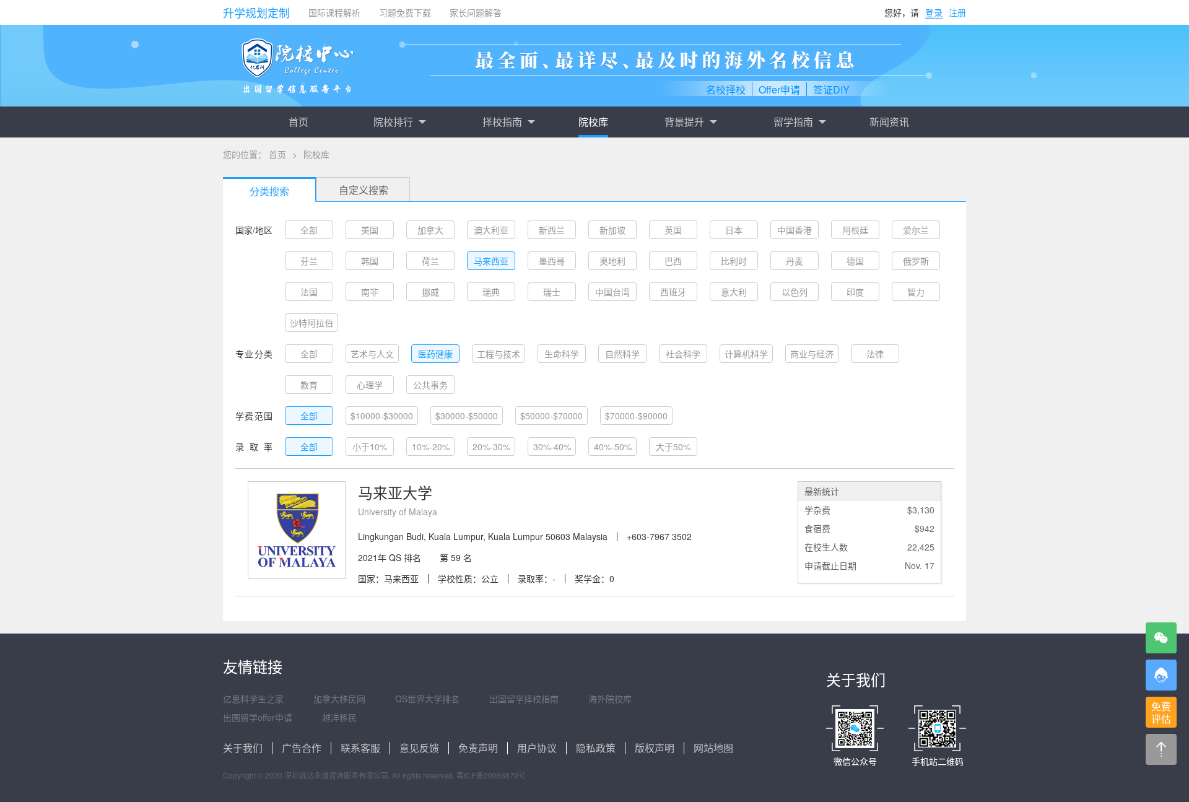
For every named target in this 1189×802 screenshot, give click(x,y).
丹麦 (794, 261)
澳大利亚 (491, 230)
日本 (734, 230)
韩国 (369, 261)
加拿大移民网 (339, 698)
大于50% (673, 446)
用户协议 (537, 747)
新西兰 (552, 230)
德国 (855, 261)
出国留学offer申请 (257, 717)
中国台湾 (612, 291)
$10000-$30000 (382, 415)
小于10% (369, 446)
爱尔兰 (916, 230)
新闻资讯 (889, 122)
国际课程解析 (334, 12)
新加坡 (612, 230)
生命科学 (561, 353)
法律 (875, 353)
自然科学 (622, 353)
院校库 (593, 122)
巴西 (673, 261)
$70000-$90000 (636, 415)
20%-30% (491, 446)
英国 (673, 230)
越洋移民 (339, 717)
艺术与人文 (372, 353)
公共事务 (430, 384)
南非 (369, 291)
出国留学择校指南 (524, 698)
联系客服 (360, 747)
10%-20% (431, 446)
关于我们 (243, 747)
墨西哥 (552, 261)
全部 (309, 230)
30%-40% (552, 446)
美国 (369, 230)
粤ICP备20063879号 (491, 775)
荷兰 (430, 261)
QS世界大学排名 (427, 698)
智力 (916, 291)
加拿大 (430, 230)
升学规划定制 (256, 12)
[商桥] (1161, 675)
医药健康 (435, 353)
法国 (309, 291)
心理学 (370, 384)
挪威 (430, 291)
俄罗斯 (916, 261)
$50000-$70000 (551, 415)
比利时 (734, 261)
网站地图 (713, 747)
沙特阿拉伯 (311, 322)
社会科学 (683, 353)
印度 (855, 291)
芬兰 (309, 261)
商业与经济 (812, 353)
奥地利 (612, 261)
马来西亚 (491, 261)
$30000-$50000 (466, 415)
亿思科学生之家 (253, 698)
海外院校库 (610, 698)
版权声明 (654, 747)
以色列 (795, 291)
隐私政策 (596, 747)
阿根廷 (855, 230)
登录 (934, 12)
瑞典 (491, 291)
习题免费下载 (405, 12)
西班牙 (673, 291)
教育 (309, 384)
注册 (957, 12)
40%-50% (613, 446)
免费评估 (1161, 712)
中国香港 (794, 230)
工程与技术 (498, 353)
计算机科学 (746, 353)
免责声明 (478, 747)
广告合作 (301, 747)
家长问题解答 (476, 12)
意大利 (734, 291)
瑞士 (551, 291)
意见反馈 (419, 747)
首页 (298, 122)
